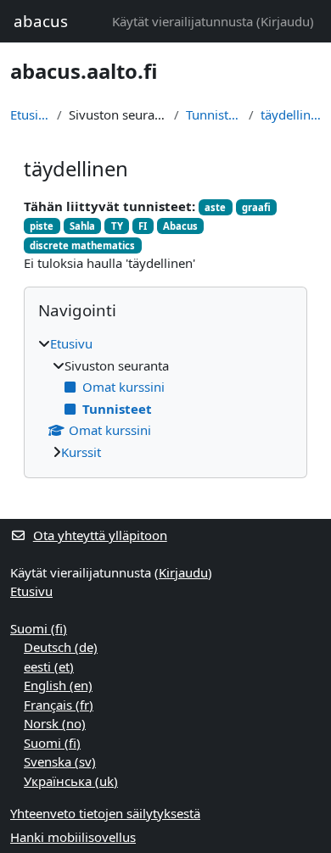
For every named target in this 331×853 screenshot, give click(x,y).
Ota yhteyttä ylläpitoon (100, 535)
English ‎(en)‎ (58, 685)
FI (142, 226)
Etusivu (30, 114)
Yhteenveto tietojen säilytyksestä (105, 813)
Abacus (180, 226)
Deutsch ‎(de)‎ (61, 646)
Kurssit (81, 451)
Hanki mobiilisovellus (73, 836)
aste (215, 207)
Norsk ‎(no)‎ (55, 723)
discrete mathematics (82, 245)
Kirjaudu (285, 21)
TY (117, 226)
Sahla (82, 226)
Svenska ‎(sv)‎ (60, 761)
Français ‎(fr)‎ (58, 704)
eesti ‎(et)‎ (49, 666)
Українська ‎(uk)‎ (71, 780)
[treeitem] (165, 397)
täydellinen (291, 114)
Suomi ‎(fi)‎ (38, 628)
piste (41, 226)
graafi (256, 207)
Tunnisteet (214, 114)
